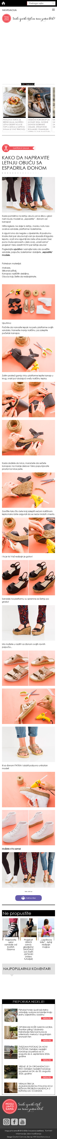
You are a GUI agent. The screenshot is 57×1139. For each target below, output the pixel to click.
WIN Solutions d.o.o (41, 1137)
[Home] (23, 1107)
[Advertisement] (28, 53)
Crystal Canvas (19, 1137)
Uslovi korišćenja (34, 1133)
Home (3, 3)
